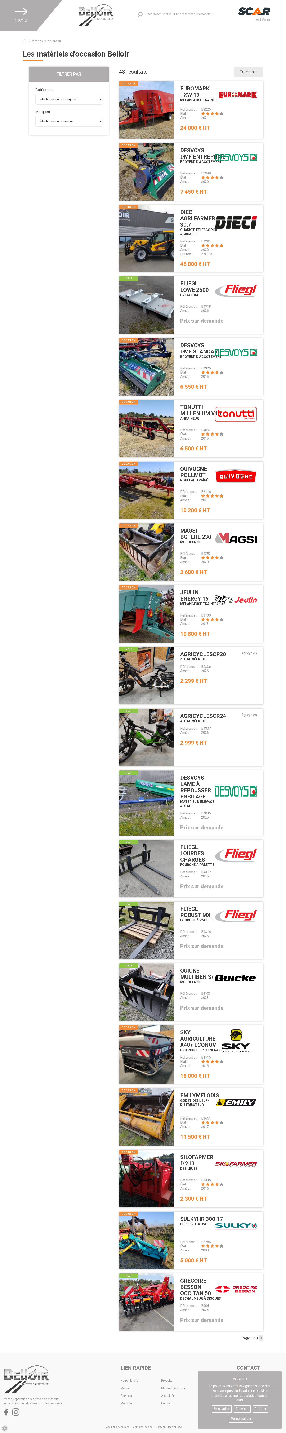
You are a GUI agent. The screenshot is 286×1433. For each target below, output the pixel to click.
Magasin (126, 1403)
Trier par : (248, 71)
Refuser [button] (260, 1409)
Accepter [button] (242, 1409)
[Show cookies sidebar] (4, 1428)
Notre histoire (129, 1380)
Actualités (168, 1395)
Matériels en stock (173, 1388)
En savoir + (222, 1409)
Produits (166, 1380)
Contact (166, 1403)
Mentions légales (143, 1426)
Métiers (126, 1388)
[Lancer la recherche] (140, 14)
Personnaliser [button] (241, 1419)
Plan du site (175, 1426)
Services (126, 1395)
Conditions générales (116, 1426)
